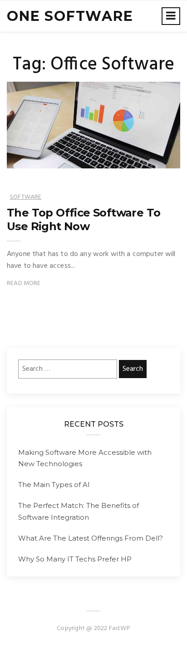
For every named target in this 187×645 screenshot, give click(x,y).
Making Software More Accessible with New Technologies (85, 458)
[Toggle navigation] (171, 16)
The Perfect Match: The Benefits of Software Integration (78, 511)
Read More (24, 283)
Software (25, 197)
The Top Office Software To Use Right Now (83, 219)
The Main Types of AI (54, 484)
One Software (70, 16)
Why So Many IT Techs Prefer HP (75, 559)
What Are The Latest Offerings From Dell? (90, 538)
